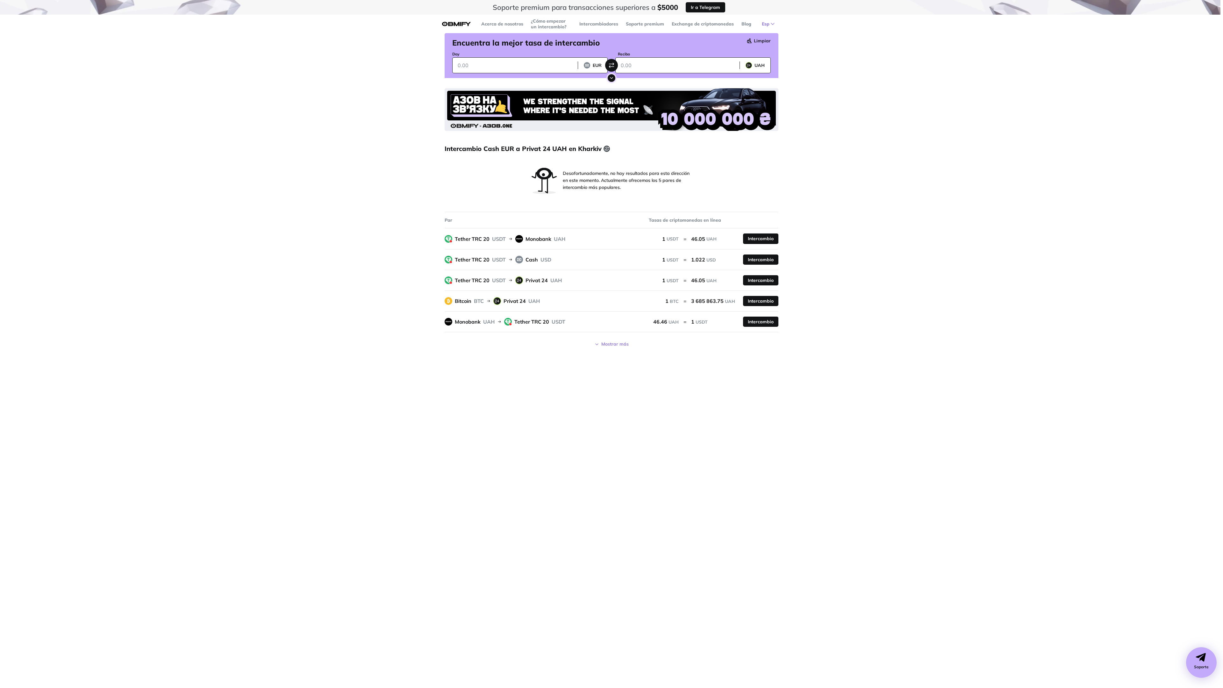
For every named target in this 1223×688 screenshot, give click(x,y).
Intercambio (761, 238)
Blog (746, 24)
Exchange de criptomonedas (703, 24)
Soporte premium (645, 24)
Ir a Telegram (705, 7)
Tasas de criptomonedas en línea (685, 220)
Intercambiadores (598, 24)
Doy (456, 54)
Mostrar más (615, 344)
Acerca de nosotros (502, 24)
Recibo (624, 54)
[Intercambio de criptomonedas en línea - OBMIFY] (456, 24)
